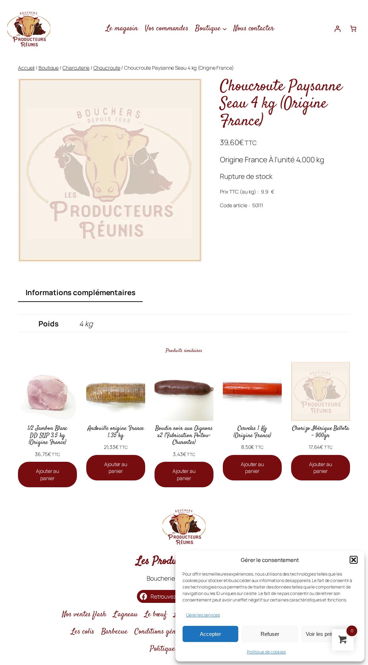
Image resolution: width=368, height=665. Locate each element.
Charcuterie (76, 67)
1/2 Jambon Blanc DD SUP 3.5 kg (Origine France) (47, 435)
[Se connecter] (337, 28)
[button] (353, 559)
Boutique (48, 67)
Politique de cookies (266, 652)
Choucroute (106, 67)
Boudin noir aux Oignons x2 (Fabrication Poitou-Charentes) (184, 435)
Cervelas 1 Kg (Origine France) (252, 432)
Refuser (270, 634)
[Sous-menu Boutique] (224, 29)
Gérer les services (203, 615)
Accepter (210, 634)
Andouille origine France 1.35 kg (116, 432)
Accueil (26, 67)
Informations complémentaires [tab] (80, 292)
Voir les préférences (329, 634)
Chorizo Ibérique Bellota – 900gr (320, 432)
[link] (353, 28)
